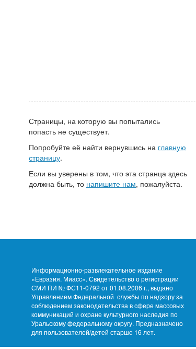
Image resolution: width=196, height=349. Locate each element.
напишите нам (111, 183)
